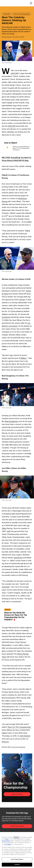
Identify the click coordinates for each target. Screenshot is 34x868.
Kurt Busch (6, 317)
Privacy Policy (6, 840)
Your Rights (7, 844)
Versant (16, 837)
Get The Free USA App (17, 826)
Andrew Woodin (7, 37)
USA (4, 3)
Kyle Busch (18, 558)
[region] (17, 850)
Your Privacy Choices (17, 859)
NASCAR (14, 73)
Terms (7, 839)
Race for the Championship (18, 747)
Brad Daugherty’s (11, 421)
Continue (17, 864)
